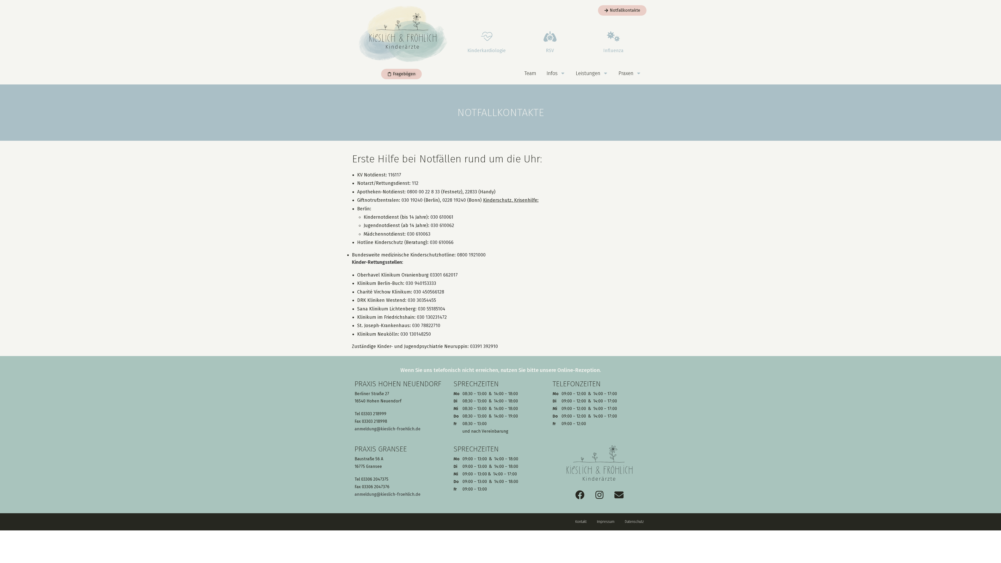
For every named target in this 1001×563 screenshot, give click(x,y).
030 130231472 (432, 317)
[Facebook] (580, 495)
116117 (394, 175)
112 (415, 183)
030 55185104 (431, 309)
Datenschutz (634, 521)
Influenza (613, 50)
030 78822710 (426, 325)
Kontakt (581, 521)
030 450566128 (428, 292)
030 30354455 (422, 300)
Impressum (605, 521)
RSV (550, 50)
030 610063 (418, 234)
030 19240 (412, 200)
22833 (471, 192)
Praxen (626, 73)
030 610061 (441, 217)
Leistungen (588, 73)
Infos (552, 73)
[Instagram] (599, 495)
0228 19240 (454, 200)
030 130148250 (415, 334)
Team (530, 73)
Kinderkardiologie (486, 50)
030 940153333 (421, 283)
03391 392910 (484, 346)
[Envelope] (619, 495)
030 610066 (442, 242)
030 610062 (442, 225)
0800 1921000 (471, 255)
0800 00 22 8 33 (423, 192)
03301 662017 (444, 275)
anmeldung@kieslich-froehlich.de (387, 428)
